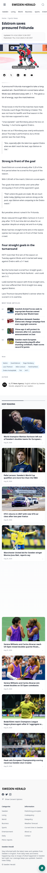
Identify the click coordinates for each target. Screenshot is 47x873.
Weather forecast (31, 823)
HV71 (26, 370)
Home (4, 18)
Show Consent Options (13, 799)
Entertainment (7, 832)
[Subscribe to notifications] (42, 868)
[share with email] (31, 75)
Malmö (5, 363)
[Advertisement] (23, 591)
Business (28, 12)
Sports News (13, 18)
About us (28, 832)
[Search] (43, 4)
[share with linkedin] (18, 75)
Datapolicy (29, 819)
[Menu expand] (4, 4)
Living (13, 12)
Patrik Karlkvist (33, 367)
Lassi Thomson (8, 367)
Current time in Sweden (34, 827)
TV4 (20, 370)
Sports (37, 12)
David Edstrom (15, 363)
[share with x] (11, 75)
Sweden (5, 12)
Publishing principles (33, 811)
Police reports (7, 840)
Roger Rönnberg (28, 363)
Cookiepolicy (29, 815)
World (20, 12)
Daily (4, 836)
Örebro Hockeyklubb (9, 370)
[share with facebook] (24, 75)
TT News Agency (17, 383)
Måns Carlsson (20, 367)
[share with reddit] (4, 75)
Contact (27, 836)
